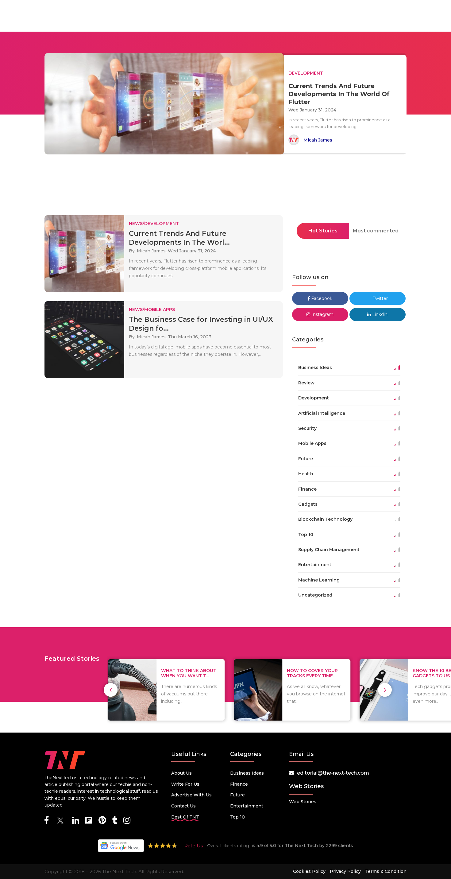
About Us (181, 773)
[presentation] (111, 690)
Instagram (321, 314)
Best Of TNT (185, 817)
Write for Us (185, 784)
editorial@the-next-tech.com (333, 773)
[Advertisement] (225, 186)
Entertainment (246, 806)
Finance (239, 784)
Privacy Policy (345, 871)
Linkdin (379, 314)
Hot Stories (322, 231)
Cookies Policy (309, 871)
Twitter (380, 298)
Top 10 (237, 817)
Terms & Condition (386, 871)
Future (237, 795)
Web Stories (302, 801)
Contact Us (183, 806)
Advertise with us (191, 795)
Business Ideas (247, 773)
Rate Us (193, 846)
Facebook (321, 298)
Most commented (376, 231)
